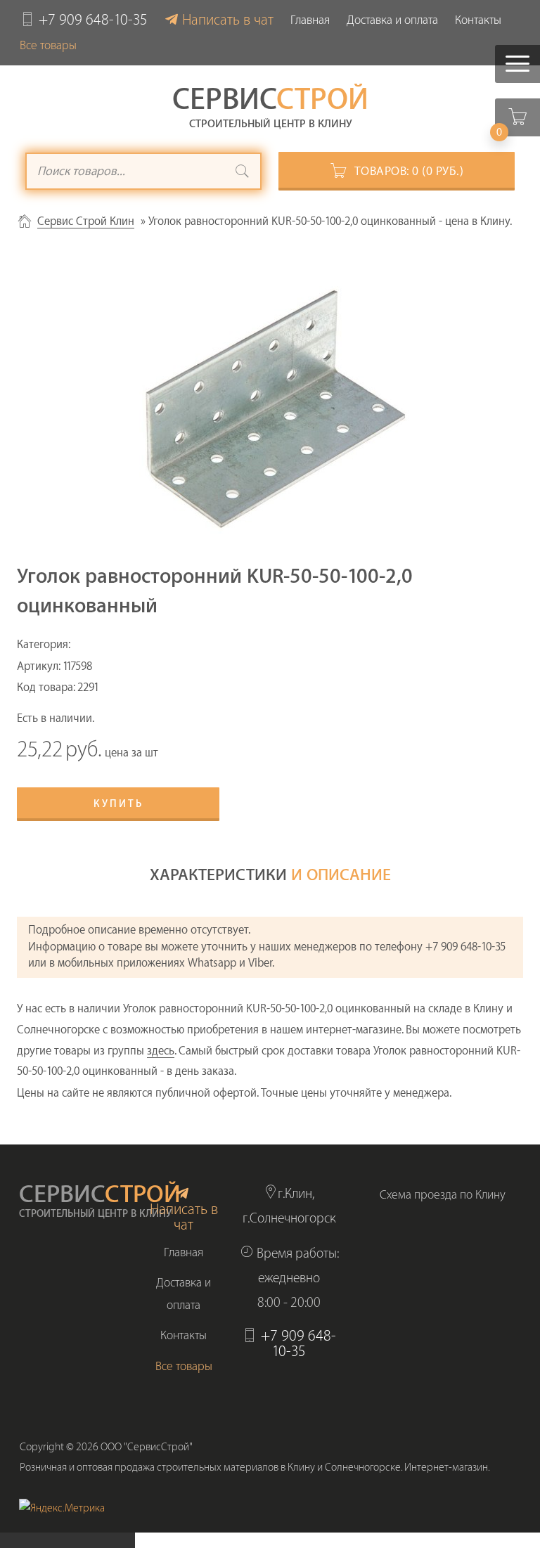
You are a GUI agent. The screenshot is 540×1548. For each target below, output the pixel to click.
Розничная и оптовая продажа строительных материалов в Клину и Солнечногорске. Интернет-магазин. (255, 1467)
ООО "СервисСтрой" (147, 1447)
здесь (160, 1051)
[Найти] (242, 172)
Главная (310, 20)
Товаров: (409, 171)
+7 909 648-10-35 (93, 20)
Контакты (478, 20)
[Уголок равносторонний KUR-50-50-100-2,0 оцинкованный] (270, 404)
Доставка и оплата (392, 20)
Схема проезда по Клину (443, 1194)
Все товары (48, 45)
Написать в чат (228, 20)
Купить (118, 804)
